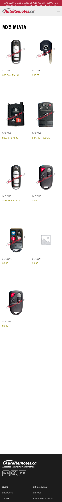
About (5, 498)
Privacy (37, 492)
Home (5, 487)
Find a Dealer (40, 487)
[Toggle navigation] (58, 11)
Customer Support (43, 498)
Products (7, 492)
